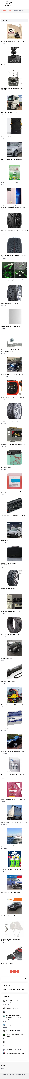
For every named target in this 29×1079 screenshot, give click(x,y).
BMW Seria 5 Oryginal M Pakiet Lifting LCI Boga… (13, 751)
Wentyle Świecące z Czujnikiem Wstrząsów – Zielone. (13, 280)
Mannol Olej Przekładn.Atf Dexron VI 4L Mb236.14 (13, 799)
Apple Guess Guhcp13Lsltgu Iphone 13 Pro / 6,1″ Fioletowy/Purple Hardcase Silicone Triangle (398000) (13, 206)
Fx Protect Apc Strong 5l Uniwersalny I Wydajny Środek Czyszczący (14, 491)
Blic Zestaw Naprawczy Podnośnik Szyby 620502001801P (10, 939)
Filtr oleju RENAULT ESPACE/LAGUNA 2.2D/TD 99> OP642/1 (13, 88)
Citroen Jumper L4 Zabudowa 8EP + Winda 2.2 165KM (14, 822)
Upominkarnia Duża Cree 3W (8, 681)
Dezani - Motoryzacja (16, 1074)
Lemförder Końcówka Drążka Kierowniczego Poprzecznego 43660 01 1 (11, 350)
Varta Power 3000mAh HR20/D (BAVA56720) (12, 869)
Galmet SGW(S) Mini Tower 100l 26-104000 (11, 326)
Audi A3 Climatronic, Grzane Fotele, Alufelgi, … (12, 159)
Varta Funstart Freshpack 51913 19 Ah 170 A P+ (12, 611)
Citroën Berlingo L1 (5, 540)
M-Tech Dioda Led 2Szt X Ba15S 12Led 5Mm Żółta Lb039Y (12, 775)
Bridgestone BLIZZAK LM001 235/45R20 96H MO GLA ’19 (14, 256)
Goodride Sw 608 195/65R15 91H (9, 588)
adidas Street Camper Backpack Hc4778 (10, 136)
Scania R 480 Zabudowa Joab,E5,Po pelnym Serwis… (13, 705)
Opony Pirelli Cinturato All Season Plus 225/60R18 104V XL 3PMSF (14, 231)
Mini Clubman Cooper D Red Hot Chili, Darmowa (12, 916)
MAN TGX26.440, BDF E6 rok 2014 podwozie (12, 113)
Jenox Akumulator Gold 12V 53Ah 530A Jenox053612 (13, 444)
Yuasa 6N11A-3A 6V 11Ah (7, 468)
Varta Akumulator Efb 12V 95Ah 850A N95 (11, 728)
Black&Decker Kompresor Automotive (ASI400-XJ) (12, 398)
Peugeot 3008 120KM (6, 658)
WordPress (15, 1078)
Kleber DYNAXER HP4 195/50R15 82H (10, 635)
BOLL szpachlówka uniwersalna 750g (9, 183)
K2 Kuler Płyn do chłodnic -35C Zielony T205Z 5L (12, 41)
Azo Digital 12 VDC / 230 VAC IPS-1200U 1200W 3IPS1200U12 (13, 516)
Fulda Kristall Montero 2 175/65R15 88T (10, 303)
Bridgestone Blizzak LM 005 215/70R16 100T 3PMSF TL (14, 421)
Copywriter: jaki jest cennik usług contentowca (13, 989)
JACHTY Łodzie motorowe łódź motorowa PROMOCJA (13, 846)
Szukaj (25, 979)
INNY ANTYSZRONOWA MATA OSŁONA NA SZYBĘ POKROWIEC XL (13, 564)
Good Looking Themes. (18, 1076)
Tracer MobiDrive (5, 65)
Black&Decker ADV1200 (7, 964)
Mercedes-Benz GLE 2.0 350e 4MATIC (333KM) (12, 374)
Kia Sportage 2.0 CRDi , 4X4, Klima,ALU (10, 892)
